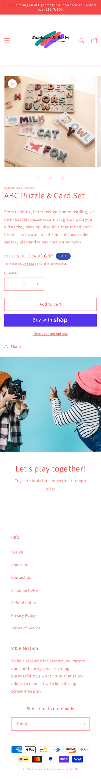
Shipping (29, 264)
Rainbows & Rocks (43, 769)
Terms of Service (26, 627)
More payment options (50, 333)
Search (17, 552)
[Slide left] (38, 178)
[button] (7, 40)
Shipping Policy (25, 590)
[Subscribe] (83, 724)
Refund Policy (23, 602)
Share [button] (16, 346)
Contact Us (21, 577)
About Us (19, 564)
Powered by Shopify (66, 769)
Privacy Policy (23, 615)
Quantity (11, 273)
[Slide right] (63, 178)
